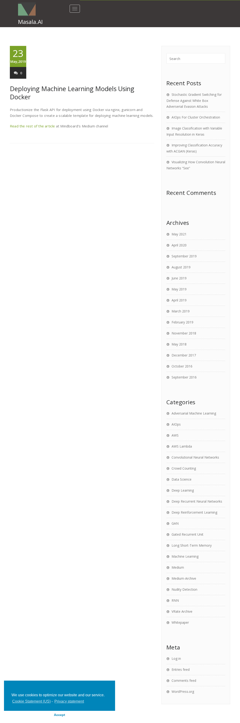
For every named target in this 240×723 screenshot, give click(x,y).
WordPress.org (183, 691)
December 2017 (184, 355)
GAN (175, 523)
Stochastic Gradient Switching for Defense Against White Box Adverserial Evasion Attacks (194, 100)
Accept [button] (59, 715)
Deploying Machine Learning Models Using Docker (72, 92)
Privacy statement (69, 701)
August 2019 (181, 267)
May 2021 (179, 234)
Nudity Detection (184, 589)
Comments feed (184, 680)
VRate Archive (182, 611)
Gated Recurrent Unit (187, 534)
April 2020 (179, 245)
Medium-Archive (184, 578)
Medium (178, 567)
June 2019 (179, 278)
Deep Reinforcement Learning (194, 512)
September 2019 (184, 256)
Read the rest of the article (32, 126)
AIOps (176, 424)
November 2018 (184, 333)
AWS (175, 435)
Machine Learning (185, 556)
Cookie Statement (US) (31, 701)
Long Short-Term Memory (192, 545)
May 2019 (179, 289)
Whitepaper (180, 622)
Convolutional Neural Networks (195, 457)
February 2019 (182, 322)
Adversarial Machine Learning (194, 413)
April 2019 (179, 300)
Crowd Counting (184, 468)
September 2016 (184, 377)
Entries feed (181, 669)
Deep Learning (183, 490)
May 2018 (179, 344)
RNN (175, 600)
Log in (176, 658)
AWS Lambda (182, 446)
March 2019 (181, 311)
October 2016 (182, 366)
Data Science (181, 479)
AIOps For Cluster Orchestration (196, 117)
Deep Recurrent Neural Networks (197, 501)
